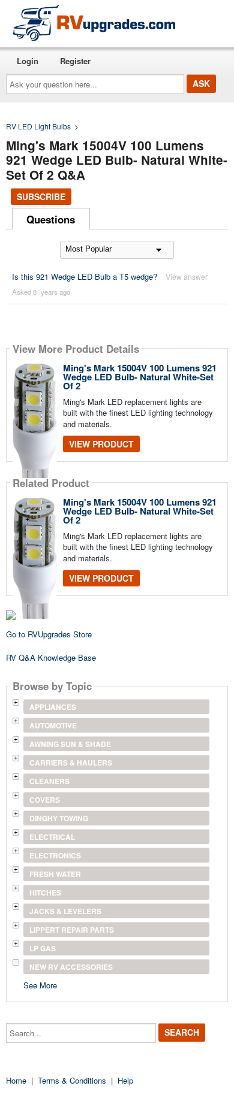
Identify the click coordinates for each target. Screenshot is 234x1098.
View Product (101, 444)
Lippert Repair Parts (71, 929)
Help (125, 1080)
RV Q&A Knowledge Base (51, 657)
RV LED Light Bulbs (38, 126)
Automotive (53, 725)
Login (27, 60)
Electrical (52, 836)
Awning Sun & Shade (70, 744)
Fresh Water (55, 874)
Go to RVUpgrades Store (49, 634)
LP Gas (42, 948)
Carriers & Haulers (70, 762)
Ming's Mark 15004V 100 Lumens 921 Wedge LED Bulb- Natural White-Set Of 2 (140, 376)
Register (75, 60)
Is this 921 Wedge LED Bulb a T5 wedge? (86, 276)
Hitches (45, 892)
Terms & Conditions (72, 1080)
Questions (50, 219)
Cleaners (49, 781)
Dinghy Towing (58, 818)
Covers (44, 799)
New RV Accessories (71, 966)
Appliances (52, 706)
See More (40, 984)
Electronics (55, 855)
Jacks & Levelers (65, 911)
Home (16, 1080)
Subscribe (41, 196)
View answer (187, 276)
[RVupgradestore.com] (94, 22)
